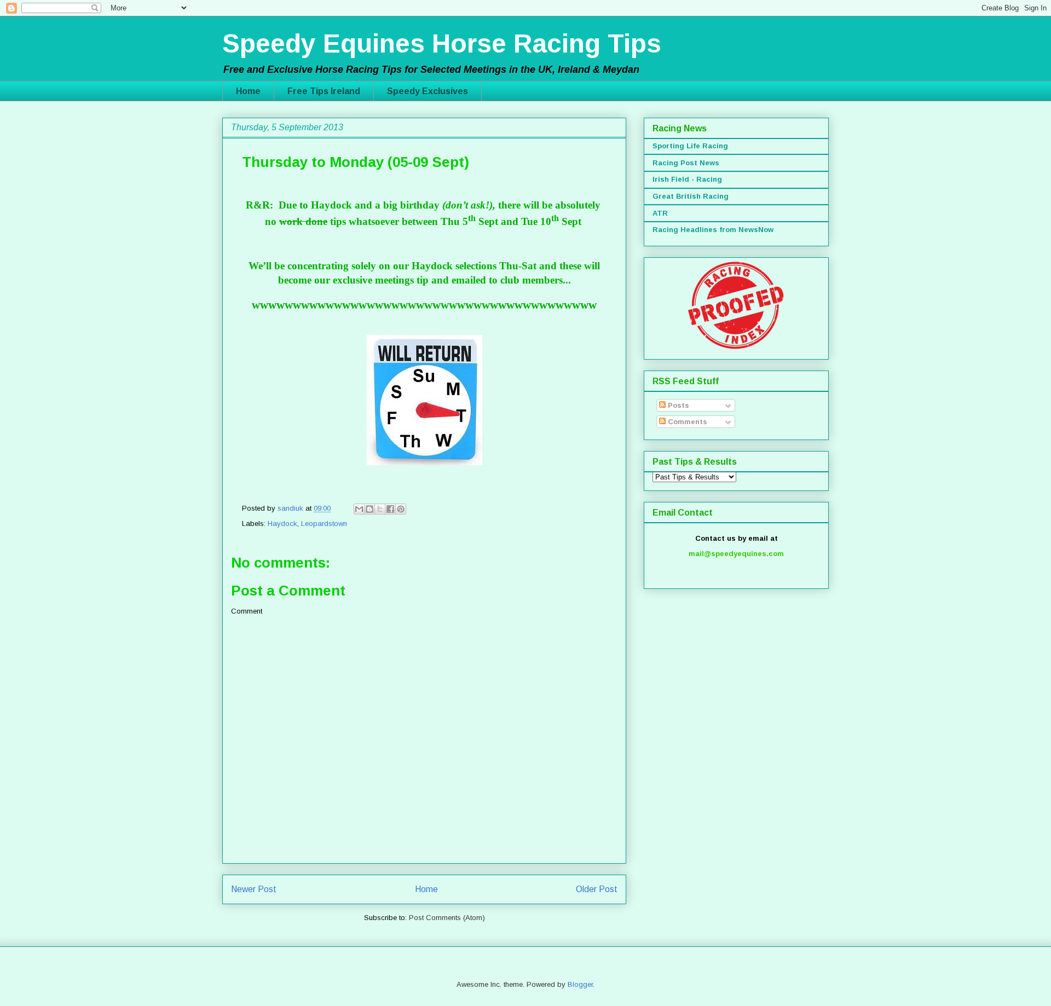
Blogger (580, 984)
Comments (686, 422)
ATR (660, 213)
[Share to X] (379, 509)
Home (248, 91)
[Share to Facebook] (390, 509)
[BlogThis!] (369, 509)
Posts (677, 405)
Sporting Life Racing (690, 146)
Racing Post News (685, 163)
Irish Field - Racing (687, 179)
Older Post (596, 889)
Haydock (282, 523)
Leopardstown (324, 523)
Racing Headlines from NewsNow (712, 230)
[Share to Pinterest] (400, 509)
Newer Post (253, 889)
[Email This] (359, 509)
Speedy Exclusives (427, 91)
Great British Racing (690, 196)
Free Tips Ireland (323, 91)
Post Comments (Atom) (447, 918)
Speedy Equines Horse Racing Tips (441, 43)
